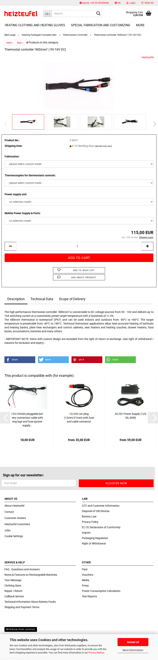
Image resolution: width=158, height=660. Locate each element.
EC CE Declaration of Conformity (101, 527)
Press (85, 585)
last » (20, 42)
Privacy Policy (90, 521)
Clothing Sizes (12, 585)
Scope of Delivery (72, 299)
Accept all (133, 642)
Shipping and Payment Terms (21, 607)
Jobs (7, 530)
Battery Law (89, 516)
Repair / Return (13, 590)
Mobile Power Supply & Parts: (23, 213)
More (140, 25)
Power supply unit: (16, 194)
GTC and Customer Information (100, 505)
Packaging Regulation (95, 538)
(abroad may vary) (103, 146)
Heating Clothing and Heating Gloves (35, 25)
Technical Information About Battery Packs (30, 601)
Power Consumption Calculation (101, 590)
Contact (9, 511)
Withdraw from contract (20, 629)
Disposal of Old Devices (95, 511)
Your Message (12, 580)
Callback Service (14, 596)
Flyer (85, 569)
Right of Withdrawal (94, 543)
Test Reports (89, 596)
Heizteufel (148, 57)
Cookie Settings (13, 536)
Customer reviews (15, 518)
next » (9, 42)
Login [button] (132, 3)
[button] (118, 3)
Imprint (86, 532)
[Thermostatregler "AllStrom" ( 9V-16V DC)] (79, 84)
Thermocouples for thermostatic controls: (30, 175)
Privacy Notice (96, 652)
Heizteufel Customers (17, 524)
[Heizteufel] (20, 13)
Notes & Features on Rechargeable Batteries (30, 574)
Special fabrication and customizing (100, 25)
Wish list (149, 3)
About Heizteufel (14, 505)
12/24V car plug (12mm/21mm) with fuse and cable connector (79, 417)
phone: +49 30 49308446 (95, 3)
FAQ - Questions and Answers (22, 569)
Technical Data (41, 299)
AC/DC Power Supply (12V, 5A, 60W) (130, 415)
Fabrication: (12, 156)
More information (133, 650)
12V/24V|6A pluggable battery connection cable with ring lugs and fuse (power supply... (27, 419)
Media (85, 580)
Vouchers (87, 574)
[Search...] (98, 13)
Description (16, 299)
